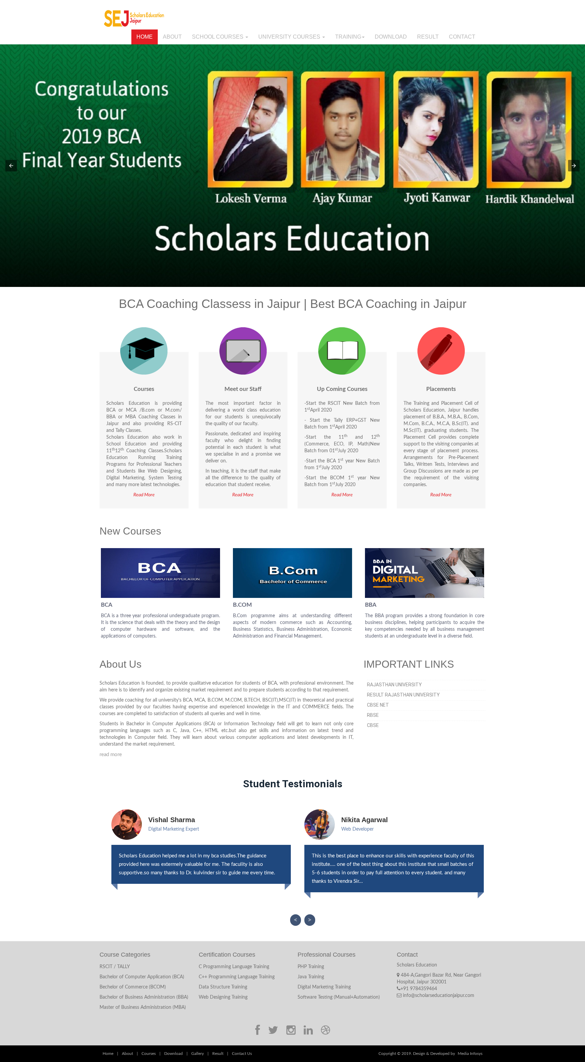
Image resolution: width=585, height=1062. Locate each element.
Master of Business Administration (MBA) (143, 1007)
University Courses (290, 37)
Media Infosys (470, 1053)
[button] (11, 165)
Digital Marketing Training (324, 987)
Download (391, 37)
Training (348, 37)
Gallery (197, 1053)
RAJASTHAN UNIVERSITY (394, 684)
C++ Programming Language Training (237, 977)
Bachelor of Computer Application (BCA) (142, 977)
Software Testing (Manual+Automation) (339, 997)
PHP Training (311, 966)
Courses (149, 1053)
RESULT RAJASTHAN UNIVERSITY (403, 694)
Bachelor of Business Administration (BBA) (144, 997)
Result (428, 37)
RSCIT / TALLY (115, 966)
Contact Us (242, 1053)
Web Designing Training (223, 997)
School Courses (218, 37)
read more (111, 754)
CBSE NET (378, 705)
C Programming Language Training (234, 966)
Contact (462, 37)
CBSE (373, 725)
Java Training (311, 977)
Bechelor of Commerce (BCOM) (133, 987)
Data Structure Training (223, 987)
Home (144, 37)
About (172, 37)
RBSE (373, 715)
